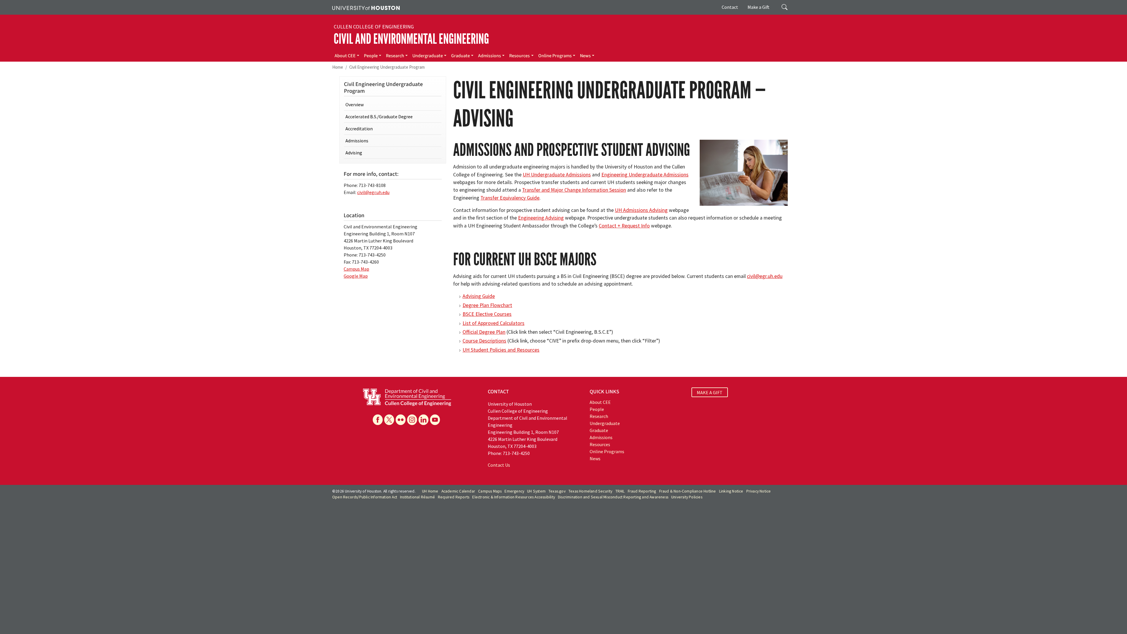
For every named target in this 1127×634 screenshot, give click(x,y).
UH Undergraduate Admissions (557, 174)
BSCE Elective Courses (487, 314)
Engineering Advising (541, 218)
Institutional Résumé (417, 497)
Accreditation (359, 128)
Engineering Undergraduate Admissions (645, 174)
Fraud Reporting (642, 491)
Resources (519, 56)
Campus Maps (490, 491)
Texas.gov (557, 491)
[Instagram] (412, 419)
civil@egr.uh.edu (764, 276)
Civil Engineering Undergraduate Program (387, 67)
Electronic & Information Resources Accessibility (513, 497)
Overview (354, 104)
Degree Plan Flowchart (487, 305)
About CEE (345, 56)
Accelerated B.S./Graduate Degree (379, 116)
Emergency (514, 491)
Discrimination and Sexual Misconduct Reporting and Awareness (613, 497)
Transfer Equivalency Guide (509, 198)
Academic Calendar (458, 491)
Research (395, 56)
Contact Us (499, 465)
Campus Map (356, 269)
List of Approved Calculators (493, 323)
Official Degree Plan (484, 332)
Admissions (489, 56)
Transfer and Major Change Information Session (574, 190)
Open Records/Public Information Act (364, 497)
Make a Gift (759, 7)
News (585, 56)
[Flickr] (401, 419)
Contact (730, 7)
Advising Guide (479, 296)
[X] (389, 419)
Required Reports (453, 497)
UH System (536, 491)
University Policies (686, 497)
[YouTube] (435, 419)
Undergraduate (427, 56)
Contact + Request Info (624, 225)
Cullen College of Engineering (374, 26)
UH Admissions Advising (641, 210)
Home (337, 67)
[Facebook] (378, 419)
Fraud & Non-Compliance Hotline (687, 491)
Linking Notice (731, 491)
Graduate (460, 56)
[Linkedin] (423, 419)
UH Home (430, 491)
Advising (353, 153)
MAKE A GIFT (710, 392)
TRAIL (620, 491)
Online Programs (555, 56)
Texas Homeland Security (590, 491)
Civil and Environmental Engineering (411, 39)
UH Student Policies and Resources (501, 350)
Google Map (356, 276)
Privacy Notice (758, 491)
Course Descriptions (484, 341)
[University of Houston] (366, 7)
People (371, 56)
